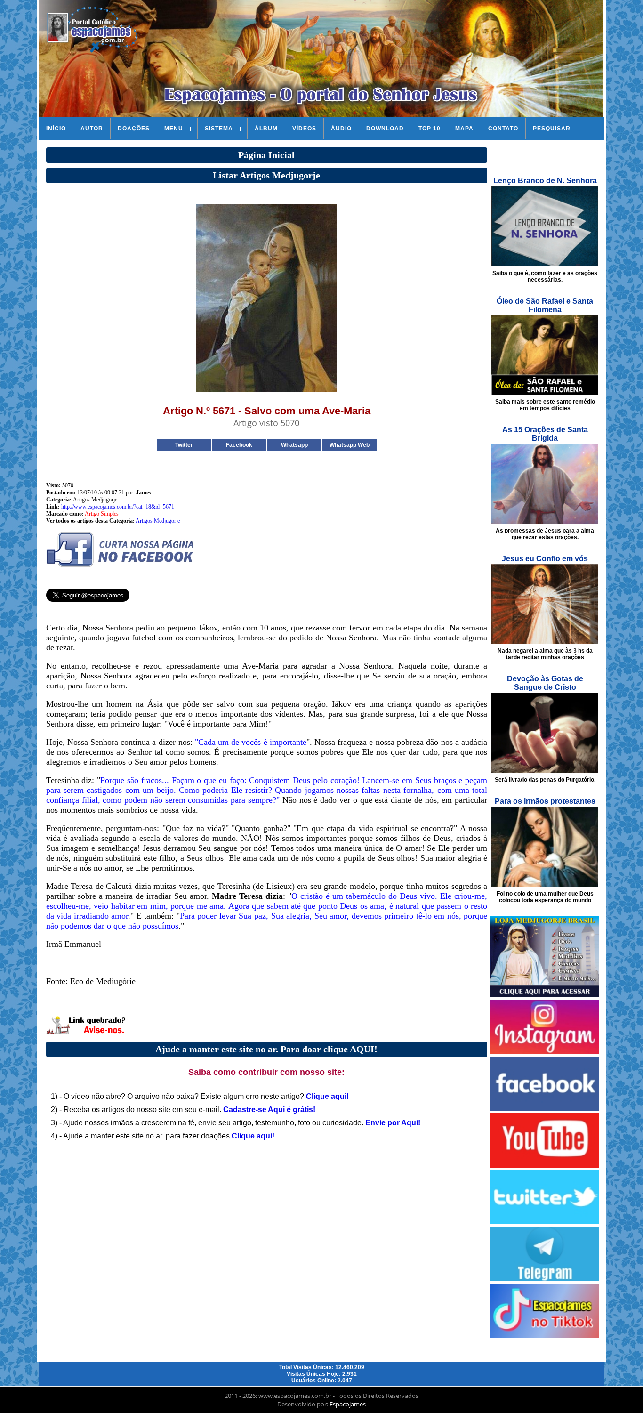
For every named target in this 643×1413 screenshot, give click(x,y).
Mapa (464, 128)
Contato (503, 128)
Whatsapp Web (350, 445)
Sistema (219, 128)
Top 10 (429, 128)
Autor (91, 128)
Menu (173, 128)
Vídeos (304, 128)
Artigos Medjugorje (158, 520)
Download (385, 128)
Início (56, 128)
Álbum (266, 128)
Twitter (184, 445)
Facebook (239, 445)
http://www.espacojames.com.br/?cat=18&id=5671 (117, 506)
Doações (134, 128)
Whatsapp (294, 445)
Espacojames (348, 1404)
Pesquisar (552, 128)
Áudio (341, 128)
